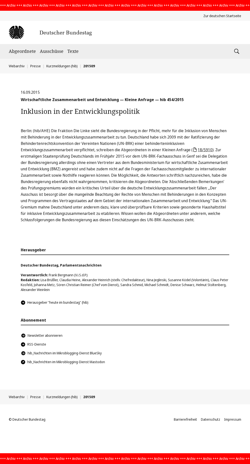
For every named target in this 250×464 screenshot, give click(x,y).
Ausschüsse (51, 51)
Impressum (232, 419)
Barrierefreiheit (185, 419)
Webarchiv (17, 66)
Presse (35, 66)
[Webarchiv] (50, 32)
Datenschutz (210, 419)
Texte (73, 51)
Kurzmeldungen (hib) (62, 66)
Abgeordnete (22, 51)
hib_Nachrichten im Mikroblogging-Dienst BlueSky (65, 353)
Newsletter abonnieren (45, 335)
